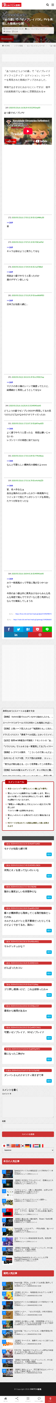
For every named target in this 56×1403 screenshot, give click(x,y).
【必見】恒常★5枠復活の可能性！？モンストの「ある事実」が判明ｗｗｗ (28, 740)
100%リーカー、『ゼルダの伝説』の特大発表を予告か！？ (33, 1312)
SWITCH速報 (35, 1389)
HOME (7, 46)
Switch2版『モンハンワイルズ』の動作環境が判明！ (33, 1332)
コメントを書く (39, 1401)
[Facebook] (9, 629)
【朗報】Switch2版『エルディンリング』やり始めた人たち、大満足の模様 (33, 1249)
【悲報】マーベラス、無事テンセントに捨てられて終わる (33, 1341)
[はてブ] (28, 629)
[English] (9, 1146)
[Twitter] (18, 629)
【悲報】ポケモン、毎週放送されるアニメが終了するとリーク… (33, 1293)
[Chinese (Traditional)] (18, 1146)
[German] (27, 1146)
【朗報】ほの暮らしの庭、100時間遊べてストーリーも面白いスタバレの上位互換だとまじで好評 (33, 1322)
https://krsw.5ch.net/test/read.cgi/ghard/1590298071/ (33, 614)
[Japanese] (4, 1146)
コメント (6, 1094)
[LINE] (47, 629)
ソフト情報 (18, 46)
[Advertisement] (28, 57)
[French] (32, 1146)
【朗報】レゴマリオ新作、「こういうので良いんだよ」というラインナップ (28, 752)
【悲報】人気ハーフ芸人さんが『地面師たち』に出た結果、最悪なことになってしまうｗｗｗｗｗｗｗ (28, 729)
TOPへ (50, 1401)
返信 (49, 854)
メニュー (28, 1401)
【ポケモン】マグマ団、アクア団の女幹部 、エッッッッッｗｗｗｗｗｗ (28, 758)
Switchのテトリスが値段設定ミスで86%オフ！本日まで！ (33, 1171)
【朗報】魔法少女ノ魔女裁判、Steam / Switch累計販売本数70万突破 (33, 1220)
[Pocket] (37, 629)
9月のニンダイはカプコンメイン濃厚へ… (30, 1200)
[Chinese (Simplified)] (13, 1146)
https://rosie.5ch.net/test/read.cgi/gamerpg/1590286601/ (32, 619)
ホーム (6, 1401)
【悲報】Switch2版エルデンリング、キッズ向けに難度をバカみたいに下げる (28, 770)
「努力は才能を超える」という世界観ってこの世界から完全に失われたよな (28, 764)
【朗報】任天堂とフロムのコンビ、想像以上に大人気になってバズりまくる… (33, 1181)
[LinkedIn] (16, 634)
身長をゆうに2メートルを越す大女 (19, 711)
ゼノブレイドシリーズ (36, 29)
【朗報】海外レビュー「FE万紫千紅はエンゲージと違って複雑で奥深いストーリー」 (34, 1370)
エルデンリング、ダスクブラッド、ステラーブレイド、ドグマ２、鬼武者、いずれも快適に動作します (33, 1211)
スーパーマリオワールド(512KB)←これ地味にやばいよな (28, 723)
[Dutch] (36, 1146)
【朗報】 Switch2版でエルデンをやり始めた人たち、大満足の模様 (28, 717)
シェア (17, 1401)
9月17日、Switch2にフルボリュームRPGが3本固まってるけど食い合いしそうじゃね (33, 1351)
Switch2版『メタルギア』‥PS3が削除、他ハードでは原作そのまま (34, 1229)
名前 (4, 1121)
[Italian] (41, 1146)
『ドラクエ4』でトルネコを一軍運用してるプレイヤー (28, 746)
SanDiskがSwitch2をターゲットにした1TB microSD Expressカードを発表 (31, 1258)
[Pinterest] (40, 634)
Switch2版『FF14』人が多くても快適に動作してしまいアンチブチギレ (33, 1283)
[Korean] (23, 1146)
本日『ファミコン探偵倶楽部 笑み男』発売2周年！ (32, 1239)
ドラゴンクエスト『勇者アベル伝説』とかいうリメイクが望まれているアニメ (28, 735)
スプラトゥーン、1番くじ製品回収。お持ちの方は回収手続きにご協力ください (33, 1191)
